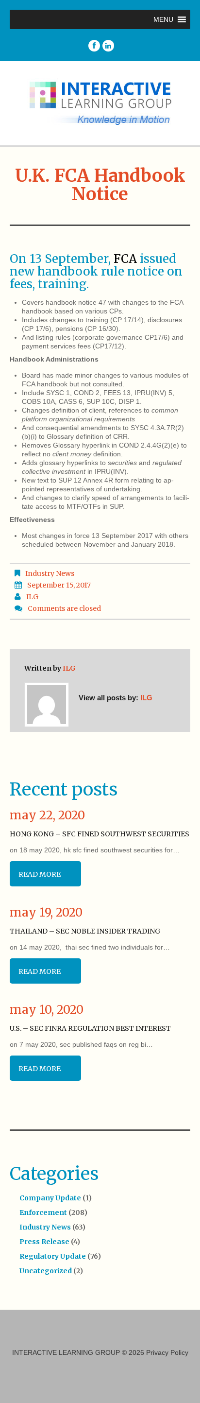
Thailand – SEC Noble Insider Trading (85, 931)
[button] (163, 19)
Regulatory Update (52, 1256)
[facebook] (94, 46)
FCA (125, 258)
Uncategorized (45, 1270)
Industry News (49, 573)
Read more (39, 874)
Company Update (50, 1198)
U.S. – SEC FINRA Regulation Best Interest (90, 1028)
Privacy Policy (167, 1352)
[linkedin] (108, 46)
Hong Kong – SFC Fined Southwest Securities (99, 834)
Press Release (44, 1241)
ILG (32, 596)
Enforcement (43, 1212)
